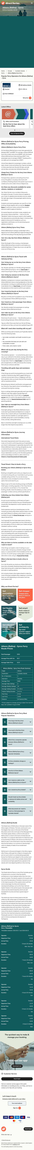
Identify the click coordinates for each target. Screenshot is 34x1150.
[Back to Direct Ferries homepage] (10, 3)
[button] (18, 722)
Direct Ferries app (19, 515)
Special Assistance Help (19, 399)
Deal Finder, (17, 286)
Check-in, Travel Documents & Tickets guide (14, 456)
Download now (17, 1066)
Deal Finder (24, 269)
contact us (15, 1144)
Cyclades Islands (20, 71)
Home (3, 71)
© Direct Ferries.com (5, 1140)
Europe (10, 71)
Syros (3, 73)
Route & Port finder (22, 555)
